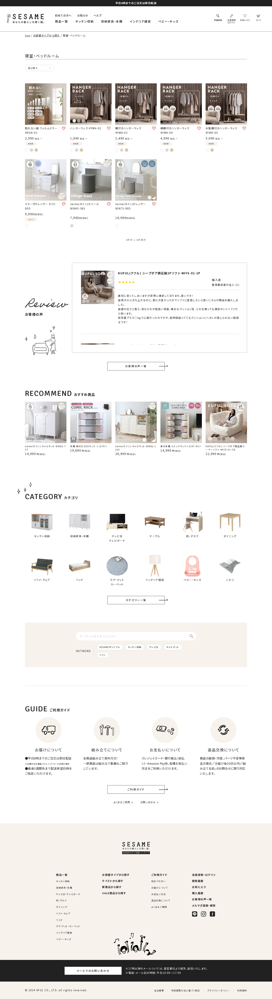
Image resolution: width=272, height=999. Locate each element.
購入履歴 (198, 893)
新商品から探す (112, 887)
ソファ (102, 654)
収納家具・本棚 (111, 21)
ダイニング (61, 906)
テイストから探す (112, 881)
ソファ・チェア (63, 913)
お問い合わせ (148, 802)
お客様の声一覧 (136, 366)
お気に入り (199, 887)
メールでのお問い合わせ (93, 971)
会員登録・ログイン (204, 875)
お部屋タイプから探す (46, 35)
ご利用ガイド (136, 789)
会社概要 (159, 990)
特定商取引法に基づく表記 (185, 990)
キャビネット (172, 647)
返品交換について (160, 900)
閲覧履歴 (198, 881)
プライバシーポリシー (218, 990)
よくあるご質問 (121, 802)
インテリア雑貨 (140, 21)
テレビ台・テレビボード (68, 894)
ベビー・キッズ (168, 21)
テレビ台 (153, 647)
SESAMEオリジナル (109, 647)
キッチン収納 (84, 21)
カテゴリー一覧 (136, 600)
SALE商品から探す (114, 893)
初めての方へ (63, 15)
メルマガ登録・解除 (204, 905)
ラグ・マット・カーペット (68, 926)
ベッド (59, 919)
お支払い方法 (158, 894)
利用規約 (242, 990)
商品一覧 (61, 21)
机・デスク (61, 900)
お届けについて (159, 887)
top (27, 35)
